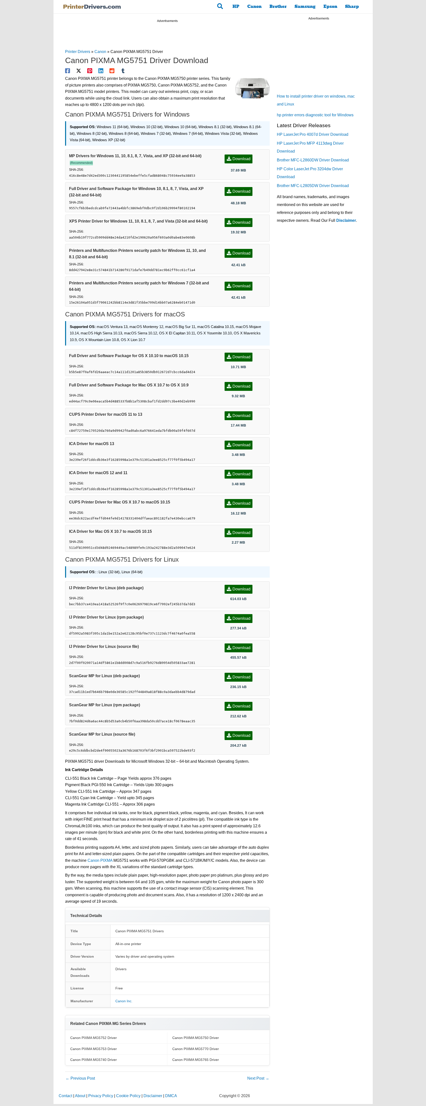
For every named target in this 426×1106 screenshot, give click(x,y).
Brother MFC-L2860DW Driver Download (313, 160)
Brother (278, 6)
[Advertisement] (167, 36)
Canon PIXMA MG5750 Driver (195, 1038)
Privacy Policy (100, 1096)
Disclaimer (346, 220)
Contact (65, 1096)
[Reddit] (111, 70)
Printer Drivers (77, 52)
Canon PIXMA (100, 860)
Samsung (305, 6)
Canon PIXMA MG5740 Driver (93, 1060)
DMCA (171, 1096)
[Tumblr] (123, 70)
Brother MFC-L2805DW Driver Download (313, 186)
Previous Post (80, 1078)
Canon (254, 6)
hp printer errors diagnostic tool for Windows (315, 115)
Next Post (258, 1078)
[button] (220, 6)
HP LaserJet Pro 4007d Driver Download (312, 134)
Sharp (352, 6)
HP (235, 6)
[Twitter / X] (78, 70)
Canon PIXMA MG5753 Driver (93, 1049)
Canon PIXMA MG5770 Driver (195, 1049)
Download (241, 159)
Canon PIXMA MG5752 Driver (93, 1038)
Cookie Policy (128, 1096)
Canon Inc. (123, 1001)
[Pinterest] (89, 70)
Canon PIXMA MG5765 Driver (195, 1060)
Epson (330, 6)
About (80, 1096)
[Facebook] (67, 70)
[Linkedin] (100, 70)
